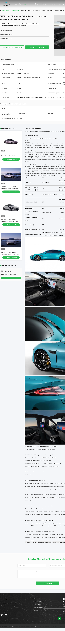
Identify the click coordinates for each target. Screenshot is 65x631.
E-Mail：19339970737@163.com (10, 606)
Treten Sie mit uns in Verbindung (11, 47)
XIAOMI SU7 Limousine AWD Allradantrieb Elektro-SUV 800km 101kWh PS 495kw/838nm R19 (9, 155)
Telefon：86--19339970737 (9, 603)
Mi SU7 (35, 542)
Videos (36, 4)
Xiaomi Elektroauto (16, 10)
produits (8, 10)
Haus (3, 10)
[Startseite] (6, 4)
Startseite (18, 4)
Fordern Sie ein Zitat (36, 47)
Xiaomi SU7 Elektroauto (44, 542)
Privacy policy (3, 626)
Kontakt (53, 4)
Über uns (44, 4)
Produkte (27, 4)
